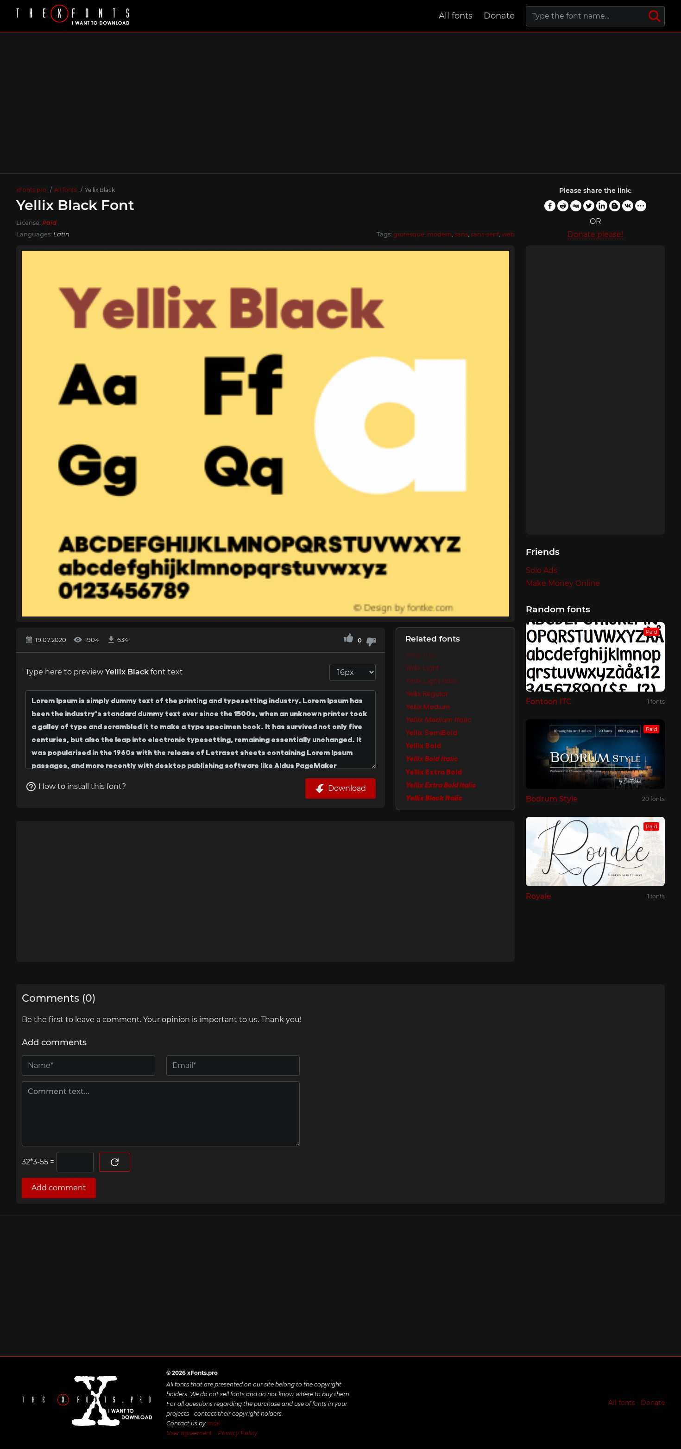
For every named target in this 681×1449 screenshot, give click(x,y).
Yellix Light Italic (431, 681)
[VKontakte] (627, 205)
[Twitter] (588, 205)
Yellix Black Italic (433, 797)
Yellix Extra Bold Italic (440, 784)
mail (213, 1423)
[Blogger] (614, 205)
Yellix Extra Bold (433, 771)
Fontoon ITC (549, 701)
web (508, 234)
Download (347, 788)
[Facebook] (549, 205)
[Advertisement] (340, 103)
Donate (499, 16)
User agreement (189, 1433)
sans (461, 234)
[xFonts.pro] (74, 16)
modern (439, 234)
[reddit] (562, 205)
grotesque (408, 234)
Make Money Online (563, 583)
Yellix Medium (427, 707)
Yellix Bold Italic (431, 759)
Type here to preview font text (104, 671)
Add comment (59, 1187)
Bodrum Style (552, 798)
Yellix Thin (420, 655)
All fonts (456, 16)
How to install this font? (82, 786)
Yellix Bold (423, 746)
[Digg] (575, 205)
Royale (538, 896)
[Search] (654, 16)
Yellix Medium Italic (438, 720)
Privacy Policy (238, 1433)
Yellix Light (422, 668)
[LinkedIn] (601, 205)
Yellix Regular (426, 694)
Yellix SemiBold (431, 733)
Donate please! (595, 234)
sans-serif (485, 234)
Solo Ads (541, 570)
